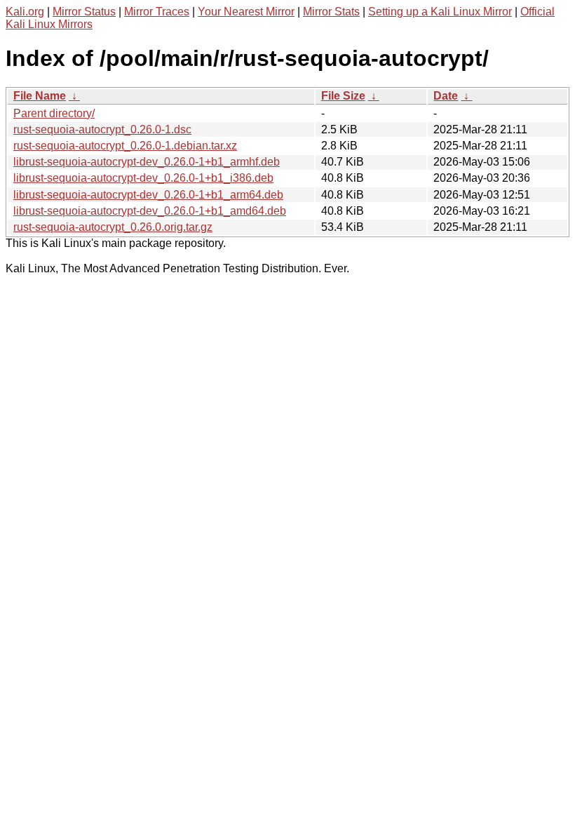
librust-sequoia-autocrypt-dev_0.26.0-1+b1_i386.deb (143, 178)
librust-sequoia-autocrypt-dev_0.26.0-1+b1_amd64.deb (149, 211)
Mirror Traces (156, 12)
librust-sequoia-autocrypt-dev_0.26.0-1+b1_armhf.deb (146, 162)
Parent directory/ (54, 113)
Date (445, 96)
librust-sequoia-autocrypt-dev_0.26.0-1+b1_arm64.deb (148, 195)
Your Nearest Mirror (246, 12)
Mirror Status (84, 12)
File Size (343, 96)
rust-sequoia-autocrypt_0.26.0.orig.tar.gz (112, 227)
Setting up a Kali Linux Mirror (440, 12)
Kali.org (25, 12)
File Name (39, 96)
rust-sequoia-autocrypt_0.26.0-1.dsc (102, 129)
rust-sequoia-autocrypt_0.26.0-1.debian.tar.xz (125, 146)
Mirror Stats (331, 12)
